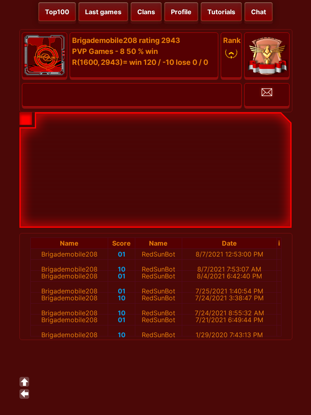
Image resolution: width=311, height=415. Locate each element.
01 (122, 254)
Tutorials (221, 12)
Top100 (57, 12)
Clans (146, 12)
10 (122, 269)
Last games (103, 12)
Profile (181, 12)
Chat (258, 12)
